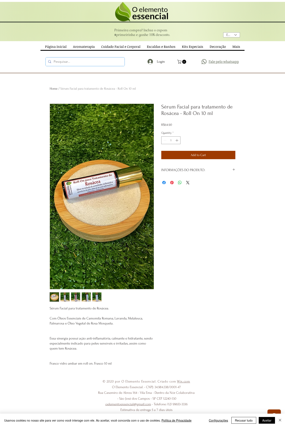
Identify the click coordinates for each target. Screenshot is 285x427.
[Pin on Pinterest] (171, 182)
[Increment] (177, 140)
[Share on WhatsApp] (179, 182)
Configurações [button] (218, 420)
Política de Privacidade (176, 420)
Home (54, 88)
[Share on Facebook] (163, 182)
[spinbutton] (171, 140)
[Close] (279, 420)
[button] (182, 62)
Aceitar (266, 420)
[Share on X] (187, 182)
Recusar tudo (244, 420)
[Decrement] (164, 140)
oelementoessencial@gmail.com (128, 404)
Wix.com (183, 381)
